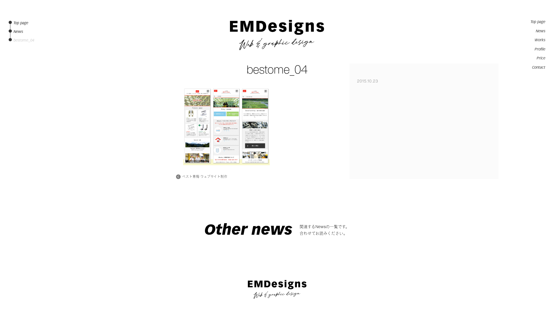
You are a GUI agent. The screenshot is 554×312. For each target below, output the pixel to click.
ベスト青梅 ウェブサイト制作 (204, 176)
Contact (538, 67)
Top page (538, 22)
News (540, 31)
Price (541, 58)
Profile (540, 49)
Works (540, 40)
